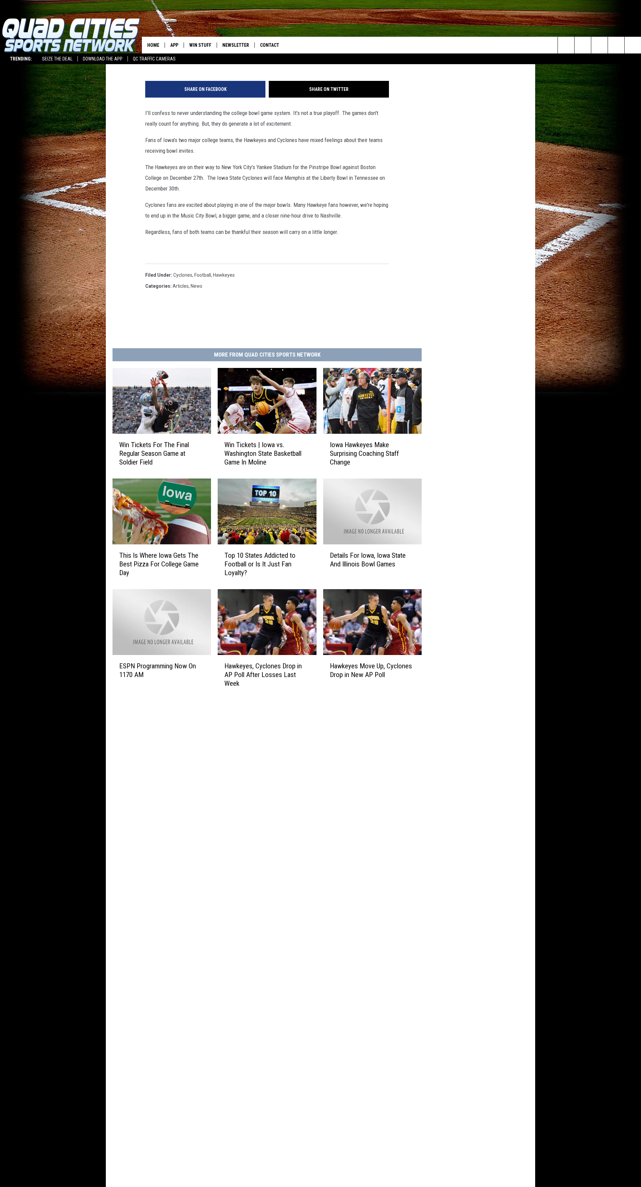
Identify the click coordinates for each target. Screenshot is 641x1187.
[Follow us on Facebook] (599, 45)
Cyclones (182, 275)
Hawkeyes (224, 275)
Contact (269, 45)
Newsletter (235, 45)
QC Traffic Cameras (154, 58)
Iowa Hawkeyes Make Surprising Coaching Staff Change (364, 453)
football (202, 275)
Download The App (103, 58)
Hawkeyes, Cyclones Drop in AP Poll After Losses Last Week (263, 674)
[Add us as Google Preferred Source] (583, 45)
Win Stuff (200, 45)
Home (153, 45)
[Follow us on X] (633, 45)
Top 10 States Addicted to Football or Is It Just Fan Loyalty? (259, 564)
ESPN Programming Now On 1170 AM (157, 670)
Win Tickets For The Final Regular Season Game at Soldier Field (154, 453)
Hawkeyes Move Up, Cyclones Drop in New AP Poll (371, 670)
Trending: (21, 58)
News (196, 286)
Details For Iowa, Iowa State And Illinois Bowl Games (368, 559)
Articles (181, 286)
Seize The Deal (57, 58)
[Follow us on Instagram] (616, 45)
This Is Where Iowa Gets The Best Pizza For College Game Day (159, 564)
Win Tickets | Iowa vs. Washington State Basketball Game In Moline (262, 453)
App (174, 45)
